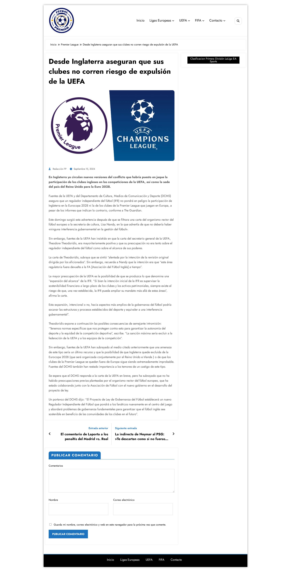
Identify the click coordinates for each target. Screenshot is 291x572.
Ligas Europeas (160, 20)
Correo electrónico (124, 500)
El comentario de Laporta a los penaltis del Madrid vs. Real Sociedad (84, 437)
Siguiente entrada (126, 428)
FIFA (198, 20)
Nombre (53, 500)
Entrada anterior (98, 428)
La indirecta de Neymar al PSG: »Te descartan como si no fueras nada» (140, 437)
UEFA (183, 20)
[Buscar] (238, 21)
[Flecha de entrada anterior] (50, 434)
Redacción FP (60, 169)
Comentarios (56, 466)
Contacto (215, 20)
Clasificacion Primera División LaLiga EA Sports (213, 60)
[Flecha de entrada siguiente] (173, 434)
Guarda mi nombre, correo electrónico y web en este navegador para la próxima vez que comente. (110, 525)
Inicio (140, 20)
